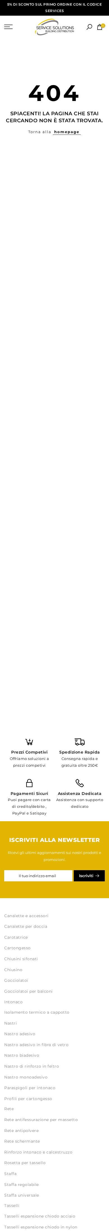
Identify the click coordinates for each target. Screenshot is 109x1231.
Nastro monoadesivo (26, 1077)
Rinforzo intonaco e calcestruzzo (38, 1152)
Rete (9, 1108)
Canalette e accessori (26, 915)
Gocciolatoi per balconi (28, 991)
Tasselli (11, 1205)
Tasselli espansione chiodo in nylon (40, 1227)
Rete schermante (22, 1141)
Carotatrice (16, 937)
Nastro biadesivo (21, 1055)
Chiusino (13, 969)
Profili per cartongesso (28, 1098)
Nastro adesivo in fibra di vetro (36, 1044)
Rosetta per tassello (25, 1162)
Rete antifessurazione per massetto (41, 1119)
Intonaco (13, 1001)
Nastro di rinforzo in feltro (31, 1066)
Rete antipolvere (21, 1130)
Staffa (10, 1173)
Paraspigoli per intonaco (29, 1087)
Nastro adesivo (19, 1033)
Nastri (10, 1023)
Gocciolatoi (16, 980)
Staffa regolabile (21, 1184)
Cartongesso (17, 947)
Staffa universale (21, 1195)
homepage (66, 132)
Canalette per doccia (25, 926)
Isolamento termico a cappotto (37, 1012)
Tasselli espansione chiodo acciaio (39, 1216)
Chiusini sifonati (21, 958)
